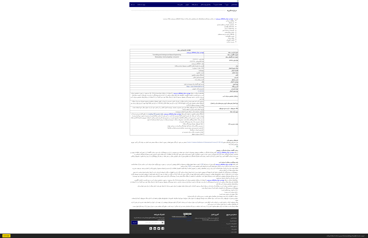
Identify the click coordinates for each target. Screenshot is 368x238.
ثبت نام (133, 4)
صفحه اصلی (234, 4)
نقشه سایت (234, 232)
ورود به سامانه (141, 4)
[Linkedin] (154, 228)
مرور (227, 4)
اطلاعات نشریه (218, 4)
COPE (202, 164)
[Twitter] (158, 228)
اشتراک (134, 222)
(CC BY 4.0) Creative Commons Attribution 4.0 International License (205, 142)
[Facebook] (163, 228)
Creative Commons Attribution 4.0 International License (180, 218)
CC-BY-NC (201, 91)
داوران (187, 4)
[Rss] (150, 228)
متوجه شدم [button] (6, 236)
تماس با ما (180, 4)
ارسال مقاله (195, 4)
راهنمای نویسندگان (206, 4)
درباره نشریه (233, 220)
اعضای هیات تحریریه (231, 223)
